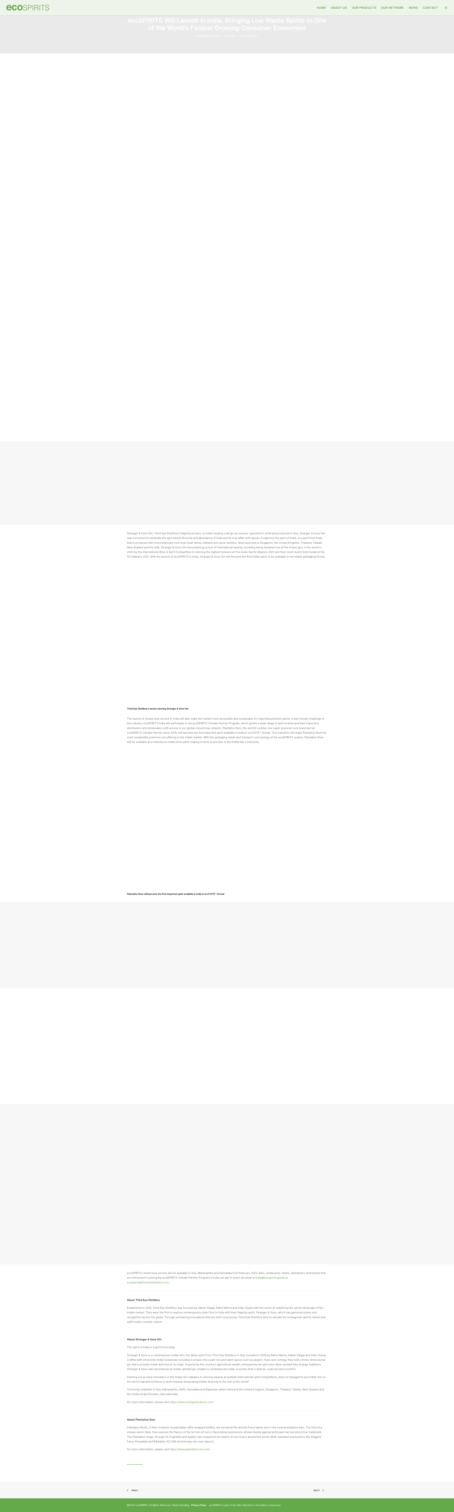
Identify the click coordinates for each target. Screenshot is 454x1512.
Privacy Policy (198, 1505)
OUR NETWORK (392, 7)
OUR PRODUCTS (364, 7)
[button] (446, 7)
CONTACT (430, 7)
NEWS (413, 7)
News (231, 36)
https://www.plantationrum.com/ (190, 1449)
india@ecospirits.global (270, 1277)
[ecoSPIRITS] (27, 7)
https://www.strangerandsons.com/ (192, 1402)
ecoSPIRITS (251, 36)
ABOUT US (339, 7)
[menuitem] (321, 7)
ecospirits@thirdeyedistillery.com (148, 1282)
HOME (321, 7)
